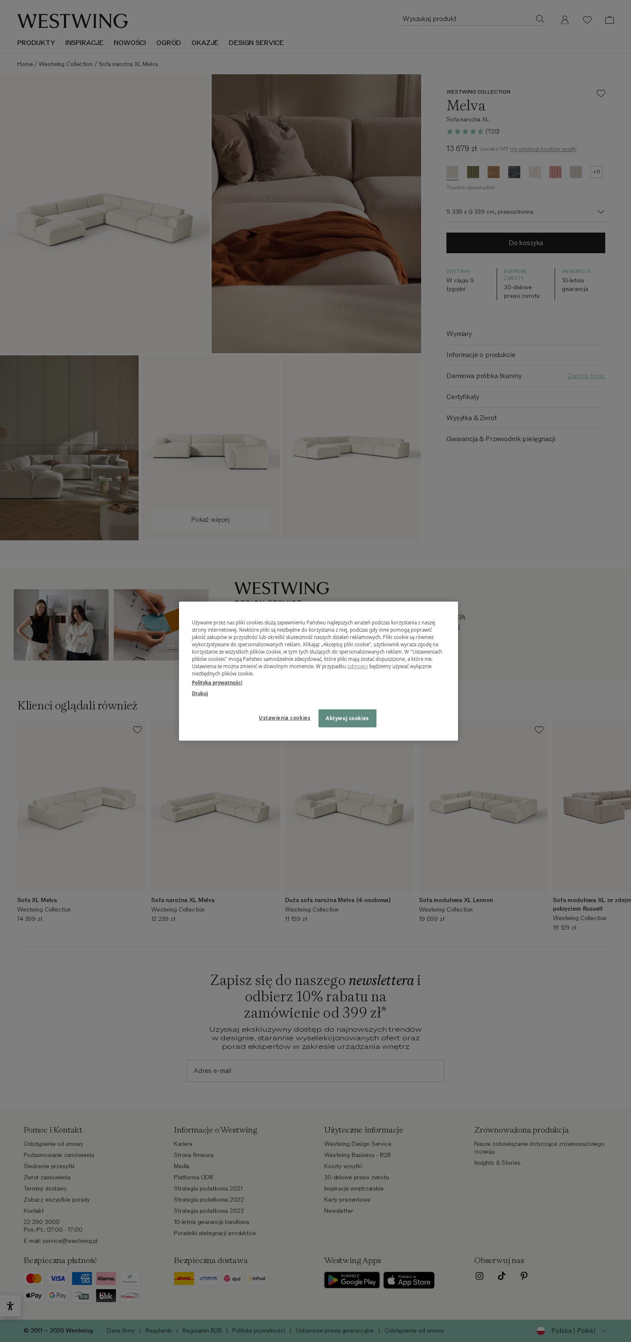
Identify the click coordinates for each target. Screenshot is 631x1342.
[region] (318, 671)
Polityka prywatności (217, 682)
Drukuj (200, 693)
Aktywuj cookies (347, 718)
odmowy (357, 666)
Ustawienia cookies (284, 718)
